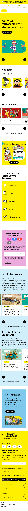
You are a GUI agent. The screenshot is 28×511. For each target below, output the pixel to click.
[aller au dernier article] (3, 321)
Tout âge (3, 11)
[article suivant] (24, 321)
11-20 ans (21, 11)
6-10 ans (15, 11)
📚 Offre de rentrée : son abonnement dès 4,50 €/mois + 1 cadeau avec (14, 1)
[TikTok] (9, 242)
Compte (24, 7)
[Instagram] (9, 239)
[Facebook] (14, 239)
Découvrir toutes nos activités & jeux (13, 381)
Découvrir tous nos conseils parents (14, 326)
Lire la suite (8, 263)
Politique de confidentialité (8, 504)
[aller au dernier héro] (3, 94)
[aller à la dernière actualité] (3, 128)
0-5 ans (9, 11)
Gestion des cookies (6, 502)
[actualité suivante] (24, 128)
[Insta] (4, 446)
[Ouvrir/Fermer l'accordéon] (24, 484)
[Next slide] (24, 59)
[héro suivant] (24, 94)
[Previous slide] (3, 59)
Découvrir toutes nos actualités (14, 133)
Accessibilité (4, 509)
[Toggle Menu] (4, 6)
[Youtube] (19, 239)
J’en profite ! (14, 162)
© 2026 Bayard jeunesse (7, 506)
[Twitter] (19, 446)
